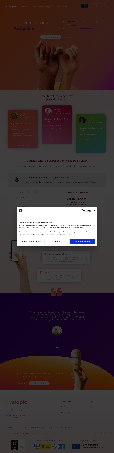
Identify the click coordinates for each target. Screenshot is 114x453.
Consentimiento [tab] (30, 216)
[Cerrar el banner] (94, 210)
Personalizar (56, 241)
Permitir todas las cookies (82, 241)
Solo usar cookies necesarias (31, 241)
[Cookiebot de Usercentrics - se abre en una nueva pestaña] (83, 210)
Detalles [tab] (57, 216)
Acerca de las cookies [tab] (84, 216)
